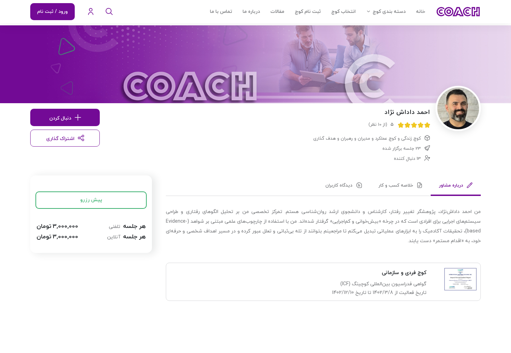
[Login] (90, 11)
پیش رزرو (91, 200)
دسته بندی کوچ (389, 11)
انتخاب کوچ (343, 11)
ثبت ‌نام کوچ (308, 11)
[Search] (109, 11)
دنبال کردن (60, 118)
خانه (420, 11)
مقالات (277, 11)
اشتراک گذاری (60, 139)
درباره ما (251, 11)
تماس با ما (221, 11)
